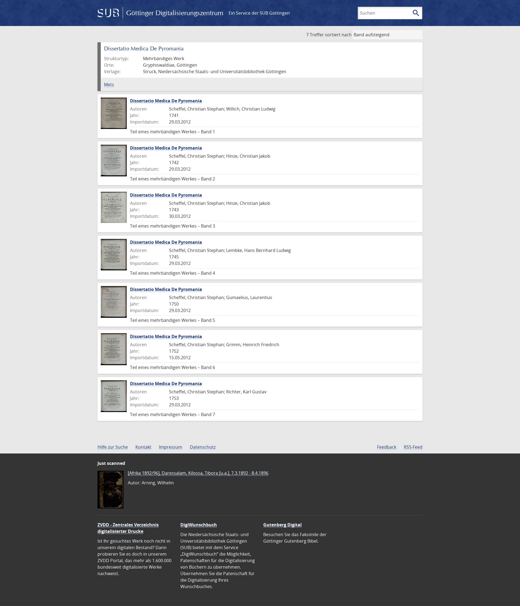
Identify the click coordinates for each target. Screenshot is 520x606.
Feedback (386, 447)
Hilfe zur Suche (113, 447)
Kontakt (143, 447)
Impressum (170, 447)
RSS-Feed (413, 447)
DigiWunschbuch (198, 525)
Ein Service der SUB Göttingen (259, 13)
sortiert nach (338, 35)
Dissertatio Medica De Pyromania (166, 101)
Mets (109, 85)
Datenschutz (203, 447)
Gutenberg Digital (282, 525)
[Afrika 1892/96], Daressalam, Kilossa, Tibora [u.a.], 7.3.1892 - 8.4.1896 (198, 473)
